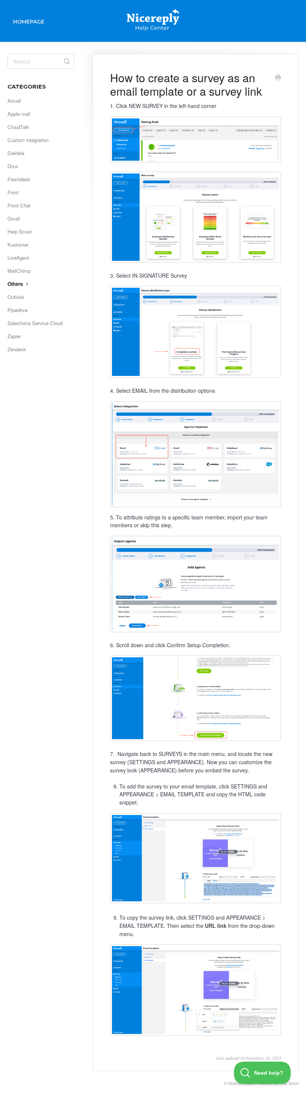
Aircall (14, 100)
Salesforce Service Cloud (35, 323)
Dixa (12, 166)
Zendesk (16, 349)
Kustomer (17, 244)
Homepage (28, 21)
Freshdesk (18, 179)
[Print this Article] (278, 78)
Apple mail (18, 113)
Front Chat (19, 205)
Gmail (13, 218)
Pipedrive (17, 310)
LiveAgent (18, 257)
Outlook (15, 296)
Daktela (15, 153)
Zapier (14, 336)
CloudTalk (18, 126)
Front (13, 192)
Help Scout (19, 231)
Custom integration (28, 139)
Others (15, 283)
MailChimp (19, 270)
